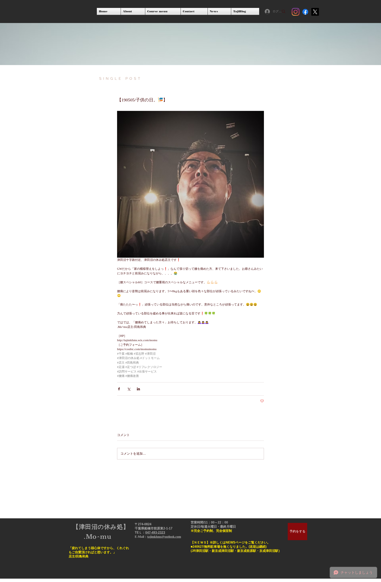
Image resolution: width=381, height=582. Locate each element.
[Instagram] (295, 12)
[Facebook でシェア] (119, 389)
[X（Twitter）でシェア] (129, 389)
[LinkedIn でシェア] (138, 389)
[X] (315, 12)
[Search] (283, 11)
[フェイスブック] (305, 12)
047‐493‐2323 (155, 532)
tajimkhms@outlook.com (164, 536)
